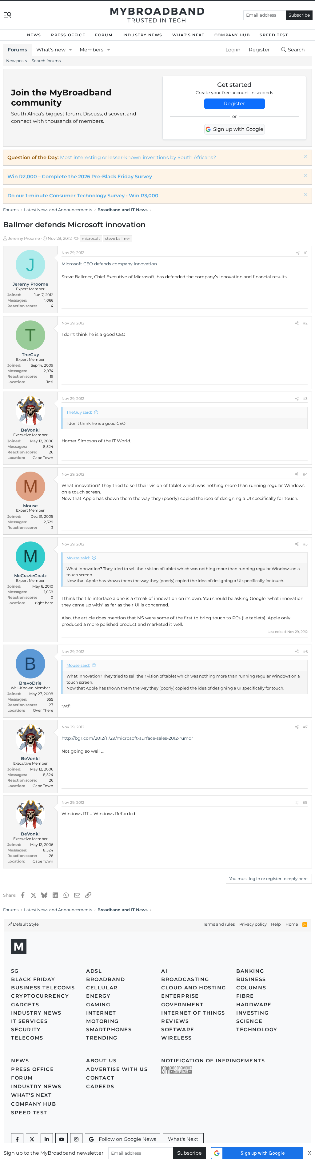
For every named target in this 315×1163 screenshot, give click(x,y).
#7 (305, 727)
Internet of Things (193, 1013)
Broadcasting (185, 979)
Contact (100, 1078)
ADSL (94, 971)
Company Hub (232, 35)
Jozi (49, 382)
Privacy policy (253, 924)
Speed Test (274, 35)
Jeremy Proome (24, 238)
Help (276, 924)
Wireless (176, 1038)
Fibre (245, 996)
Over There (43, 710)
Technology (256, 1029)
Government (182, 1005)
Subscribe (299, 15)
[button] (70, 50)
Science (249, 1021)
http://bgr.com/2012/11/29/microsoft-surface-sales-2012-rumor (127, 738)
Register (234, 104)
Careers (100, 1086)
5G (14, 971)
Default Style (25, 924)
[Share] (298, 252)
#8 (305, 802)
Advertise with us (117, 1069)
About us (101, 1061)
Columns (251, 988)
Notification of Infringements (213, 1061)
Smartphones (109, 1029)
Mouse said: (78, 557)
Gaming (98, 1005)
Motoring (102, 1021)
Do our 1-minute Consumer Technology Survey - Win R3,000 (82, 196)
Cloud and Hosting (193, 988)
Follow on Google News (127, 1139)
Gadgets (25, 1005)
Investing (252, 1013)
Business (251, 979)
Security (26, 1029)
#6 (305, 651)
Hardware (254, 1005)
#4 (305, 474)
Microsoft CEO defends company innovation (109, 264)
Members (91, 50)
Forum (104, 35)
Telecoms (27, 1038)
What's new (51, 50)
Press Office (68, 35)
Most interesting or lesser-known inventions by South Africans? (138, 157)
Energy (98, 996)
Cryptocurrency (40, 996)
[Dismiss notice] (305, 157)
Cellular (102, 988)
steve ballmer (117, 238)
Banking (250, 971)
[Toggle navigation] (7, 15)
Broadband (105, 979)
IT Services (29, 1021)
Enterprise (180, 996)
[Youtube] (61, 1139)
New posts (16, 60)
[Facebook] (17, 1139)
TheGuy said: (79, 412)
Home (291, 924)
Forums (17, 50)
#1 (306, 252)
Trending (102, 1038)
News (34, 35)
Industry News (142, 35)
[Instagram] (76, 1139)
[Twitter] (32, 1139)
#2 (305, 323)
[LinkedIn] (47, 1139)
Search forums (46, 60)
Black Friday (33, 979)
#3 (305, 398)
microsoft (91, 238)
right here (44, 603)
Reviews (175, 1021)
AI (164, 971)
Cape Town (43, 457)
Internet (101, 1013)
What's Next (188, 35)
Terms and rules (219, 924)
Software (177, 1029)
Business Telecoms (43, 988)
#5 (305, 544)
